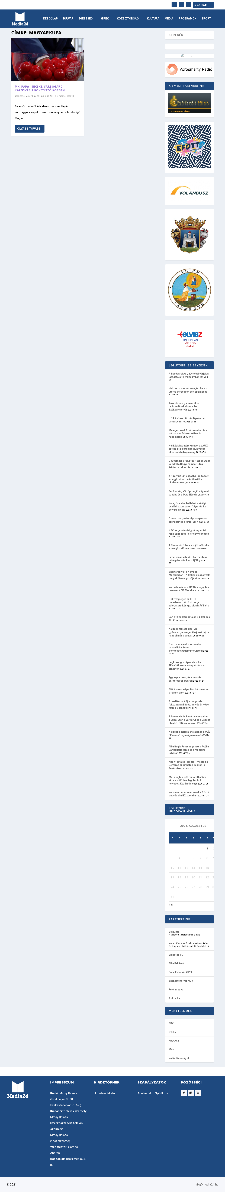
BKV (171, 1023)
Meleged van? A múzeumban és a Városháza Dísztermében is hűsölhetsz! (188, 433)
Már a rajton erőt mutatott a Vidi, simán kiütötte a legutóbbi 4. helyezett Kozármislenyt (188, 780)
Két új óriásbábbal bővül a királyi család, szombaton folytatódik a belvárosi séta (188, 506)
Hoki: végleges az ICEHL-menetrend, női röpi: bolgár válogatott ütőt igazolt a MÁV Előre (189, 602)
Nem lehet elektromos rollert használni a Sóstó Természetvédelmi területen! (186, 647)
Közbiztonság (128, 18)
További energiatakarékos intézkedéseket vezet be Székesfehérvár (184, 406)
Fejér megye (60, 96)
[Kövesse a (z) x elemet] (198, 1093)
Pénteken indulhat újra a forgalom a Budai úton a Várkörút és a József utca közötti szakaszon (189, 719)
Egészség (86, 18)
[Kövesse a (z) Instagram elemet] (191, 1093)
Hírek (105, 18)
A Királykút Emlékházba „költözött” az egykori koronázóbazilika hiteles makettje (189, 479)
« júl (171, 904)
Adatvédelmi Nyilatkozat (153, 1093)
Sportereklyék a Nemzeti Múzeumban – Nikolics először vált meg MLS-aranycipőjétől (189, 575)
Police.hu (174, 998)
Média (169, 18)
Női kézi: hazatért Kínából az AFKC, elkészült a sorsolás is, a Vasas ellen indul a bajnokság (189, 449)
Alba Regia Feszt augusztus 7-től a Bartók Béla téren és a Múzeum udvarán (189, 749)
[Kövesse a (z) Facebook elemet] (184, 1093)
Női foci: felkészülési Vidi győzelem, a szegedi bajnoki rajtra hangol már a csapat (189, 632)
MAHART (174, 1040)
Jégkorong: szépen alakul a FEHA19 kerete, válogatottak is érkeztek (187, 665)
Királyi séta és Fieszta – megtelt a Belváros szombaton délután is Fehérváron (188, 765)
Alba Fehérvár (177, 963)
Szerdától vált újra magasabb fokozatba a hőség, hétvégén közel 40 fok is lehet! (189, 704)
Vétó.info (174, 931)
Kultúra (153, 18)
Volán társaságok (179, 1058)
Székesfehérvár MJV (181, 980)
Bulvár (68, 18)
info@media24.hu (206, 1184)
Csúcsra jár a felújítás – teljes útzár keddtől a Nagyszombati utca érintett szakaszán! (189, 464)
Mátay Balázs (32, 96)
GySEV (172, 1032)
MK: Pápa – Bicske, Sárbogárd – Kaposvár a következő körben (40, 88)
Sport (206, 18)
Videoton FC (176, 954)
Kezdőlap (50, 18)
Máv (171, 1049)
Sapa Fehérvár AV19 (180, 972)
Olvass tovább (29, 128)
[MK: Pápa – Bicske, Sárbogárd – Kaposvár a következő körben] (47, 59)
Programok (187, 18)
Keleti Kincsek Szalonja (182, 943)
